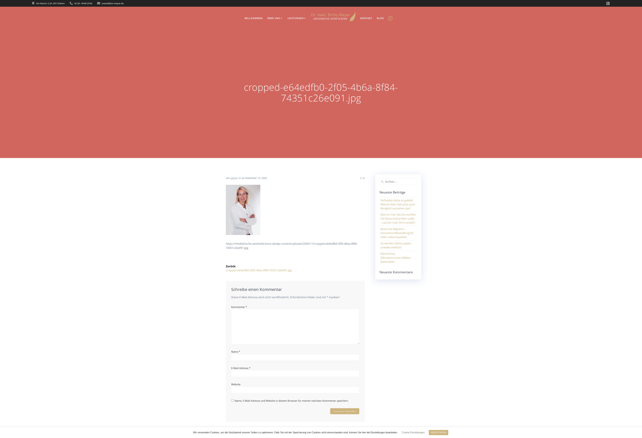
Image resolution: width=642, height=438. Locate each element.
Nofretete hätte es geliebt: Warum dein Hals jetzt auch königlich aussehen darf (398, 204)
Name (235, 351)
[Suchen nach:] (398, 181)
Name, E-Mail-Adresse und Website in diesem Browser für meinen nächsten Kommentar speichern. (292, 400)
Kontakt (366, 18)
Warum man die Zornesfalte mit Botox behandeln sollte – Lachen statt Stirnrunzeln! (398, 218)
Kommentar (239, 307)
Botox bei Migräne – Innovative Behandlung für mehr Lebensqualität (397, 233)
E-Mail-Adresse (240, 368)
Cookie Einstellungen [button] (413, 432)
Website (235, 384)
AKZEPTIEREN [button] (438, 432)
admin (234, 178)
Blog (380, 18)
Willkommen (254, 18)
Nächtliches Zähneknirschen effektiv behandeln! (396, 258)
